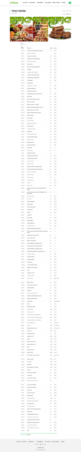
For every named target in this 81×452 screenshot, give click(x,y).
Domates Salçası (30, 256)
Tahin (28, 270)
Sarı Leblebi (29, 217)
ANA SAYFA (25, 2)
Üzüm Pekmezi (30, 115)
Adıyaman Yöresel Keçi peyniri (33, 58)
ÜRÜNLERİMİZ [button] (40, 2)
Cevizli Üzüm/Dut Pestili (32, 158)
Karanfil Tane (30, 352)
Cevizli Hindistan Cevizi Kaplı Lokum (34, 243)
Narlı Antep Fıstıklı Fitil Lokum (33, 99)
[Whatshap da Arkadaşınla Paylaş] (70, 14)
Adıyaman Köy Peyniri (31, 56)
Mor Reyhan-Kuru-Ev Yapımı (33, 355)
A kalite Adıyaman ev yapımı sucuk (34, 93)
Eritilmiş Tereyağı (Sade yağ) (33, 66)
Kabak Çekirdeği (30, 201)
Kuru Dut (29, 370)
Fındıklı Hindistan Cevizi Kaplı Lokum (34, 248)
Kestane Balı (29, 301)
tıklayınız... (29, 434)
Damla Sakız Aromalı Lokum (33, 235)
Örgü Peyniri (29, 262)
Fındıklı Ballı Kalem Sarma (32, 414)
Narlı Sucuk (29, 96)
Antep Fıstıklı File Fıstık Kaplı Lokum (34, 246)
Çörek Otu (29, 330)
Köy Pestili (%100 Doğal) (32, 137)
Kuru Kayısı (29, 390)
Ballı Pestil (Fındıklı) (31, 145)
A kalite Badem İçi (31, 223)
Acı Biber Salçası (30, 259)
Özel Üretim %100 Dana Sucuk (33, 419)
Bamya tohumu (30, 359)
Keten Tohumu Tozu (31, 344)
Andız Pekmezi (30, 126)
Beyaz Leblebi (30, 220)
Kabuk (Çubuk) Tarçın (32, 328)
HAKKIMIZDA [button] (32, 2)
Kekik (28, 347)
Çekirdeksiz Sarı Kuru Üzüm (33, 110)
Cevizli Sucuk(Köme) (31, 88)
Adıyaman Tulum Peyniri (32, 267)
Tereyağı (29, 69)
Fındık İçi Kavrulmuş (31, 207)
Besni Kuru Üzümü (31, 102)
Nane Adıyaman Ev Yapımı (32, 367)
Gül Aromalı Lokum (31, 238)
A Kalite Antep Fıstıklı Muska (33, 75)
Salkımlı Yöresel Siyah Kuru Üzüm (34, 112)
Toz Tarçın (29, 361)
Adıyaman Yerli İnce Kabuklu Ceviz (34, 166)
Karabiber (29, 364)
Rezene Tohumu (30, 349)
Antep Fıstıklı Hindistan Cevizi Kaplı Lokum (36, 251)
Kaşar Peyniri (30, 64)
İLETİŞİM (63, 2)
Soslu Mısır (29, 215)
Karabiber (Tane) (31, 333)
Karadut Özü (29, 131)
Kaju (28, 430)
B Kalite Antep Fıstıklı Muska (33, 77)
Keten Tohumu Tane (31, 341)
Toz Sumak (29, 375)
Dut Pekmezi (29, 118)
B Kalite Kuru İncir (30, 273)
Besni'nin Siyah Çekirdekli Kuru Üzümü (35, 107)
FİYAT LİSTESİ (48, 2)
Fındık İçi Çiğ (29, 209)
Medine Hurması (30, 142)
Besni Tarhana (30, 282)
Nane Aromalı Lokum (31, 240)
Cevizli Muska (30, 80)
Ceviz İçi (28, 212)
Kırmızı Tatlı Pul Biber (31, 387)
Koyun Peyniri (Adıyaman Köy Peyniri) (35, 50)
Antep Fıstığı (30, 204)
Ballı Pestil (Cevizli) (31, 153)
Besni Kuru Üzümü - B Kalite (33, 104)
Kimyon (28, 339)
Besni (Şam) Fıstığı (31, 306)
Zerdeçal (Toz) (30, 336)
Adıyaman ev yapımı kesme (33, 422)
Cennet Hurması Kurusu (32, 285)
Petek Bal (29, 290)
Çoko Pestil (29, 147)
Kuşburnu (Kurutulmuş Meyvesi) (34, 409)
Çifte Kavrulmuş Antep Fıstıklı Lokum (35, 169)
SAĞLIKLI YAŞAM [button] (56, 2)
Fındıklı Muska (30, 83)
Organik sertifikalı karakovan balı (34, 295)
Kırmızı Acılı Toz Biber (31, 372)
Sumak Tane (29, 411)
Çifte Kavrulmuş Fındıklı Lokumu (34, 228)
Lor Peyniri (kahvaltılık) (32, 264)
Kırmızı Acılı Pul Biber (31, 384)
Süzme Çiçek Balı (30, 287)
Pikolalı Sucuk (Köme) (31, 91)
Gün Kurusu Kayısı (31, 392)
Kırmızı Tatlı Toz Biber (31, 378)
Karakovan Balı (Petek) (32, 298)
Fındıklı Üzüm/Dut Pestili (32, 155)
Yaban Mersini (30, 395)
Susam (28, 304)
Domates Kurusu (30, 403)
